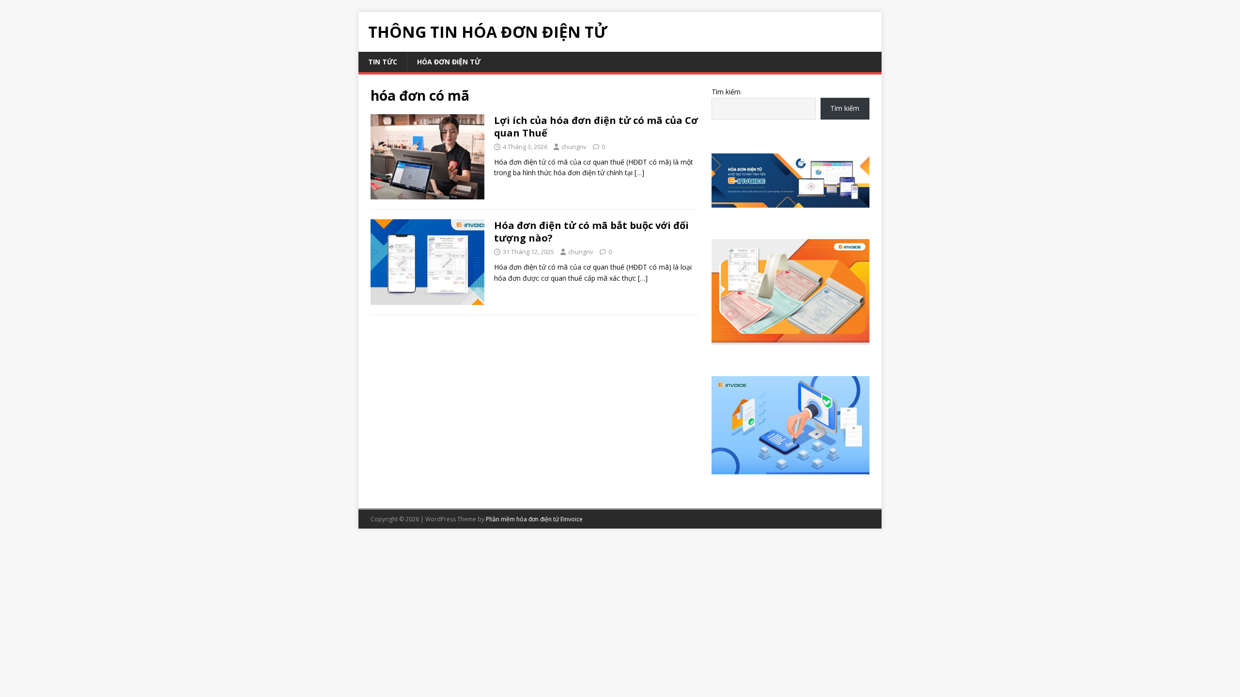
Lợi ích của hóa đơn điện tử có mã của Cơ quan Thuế (596, 126)
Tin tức (382, 61)
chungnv (574, 146)
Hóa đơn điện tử (448, 61)
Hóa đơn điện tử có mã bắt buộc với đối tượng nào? (591, 231)
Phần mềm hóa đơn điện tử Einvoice (534, 519)
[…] (639, 172)
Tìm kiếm (726, 91)
